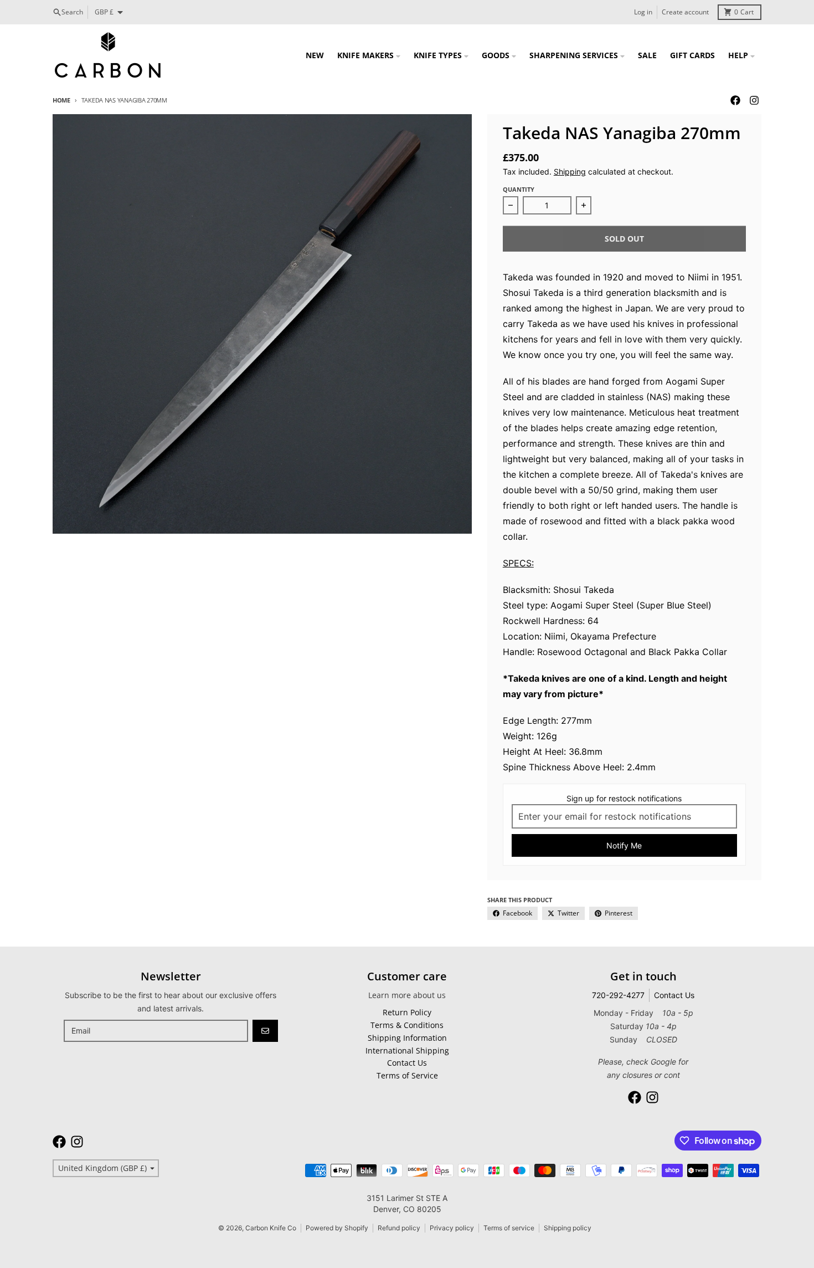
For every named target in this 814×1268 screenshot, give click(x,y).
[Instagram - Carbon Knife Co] (754, 100)
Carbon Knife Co (270, 1228)
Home (61, 100)
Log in (643, 12)
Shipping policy (567, 1228)
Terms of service (508, 1228)
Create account (685, 12)
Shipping (570, 171)
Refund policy (399, 1228)
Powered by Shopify (337, 1228)
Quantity (518, 189)
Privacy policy (452, 1228)
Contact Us (674, 995)
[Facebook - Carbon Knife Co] (735, 100)
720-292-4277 (618, 995)
